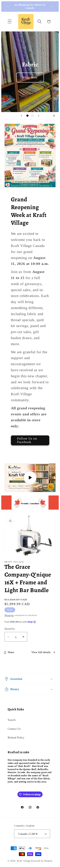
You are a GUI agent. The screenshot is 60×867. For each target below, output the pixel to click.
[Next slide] (38, 115)
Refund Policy (16, 737)
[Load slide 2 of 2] (32, 115)
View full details (41, 652)
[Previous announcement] (8, 6)
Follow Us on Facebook (27, 440)
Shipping (9, 615)
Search (12, 719)
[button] (9, 21)
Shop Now (29, 77)
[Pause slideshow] (55, 115)
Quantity (9, 628)
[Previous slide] (21, 115)
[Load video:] (30, 477)
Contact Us (14, 728)
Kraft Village (24, 861)
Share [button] (11, 652)
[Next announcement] (52, 6)
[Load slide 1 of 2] (27, 115)
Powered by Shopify (41, 861)
